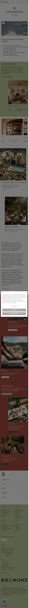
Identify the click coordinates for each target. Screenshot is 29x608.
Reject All (14, 310)
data (23, 295)
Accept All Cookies (14, 313)
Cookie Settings (14, 306)
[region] (14, 304)
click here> (14, 302)
